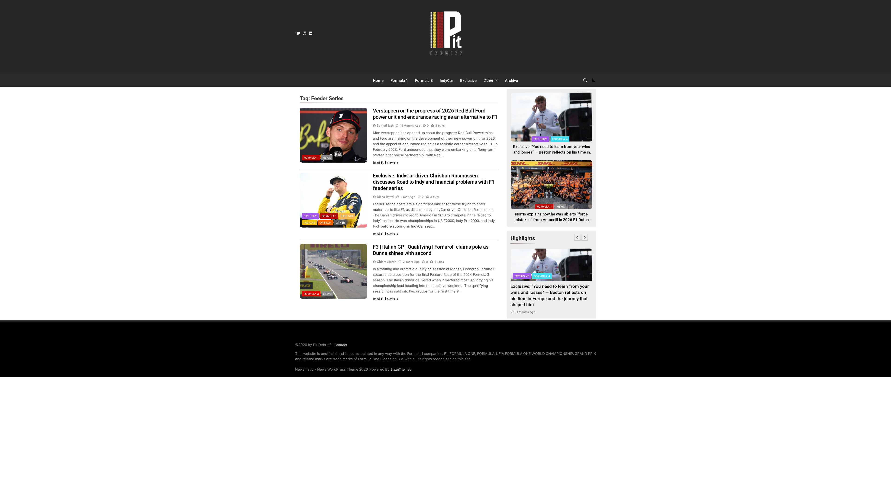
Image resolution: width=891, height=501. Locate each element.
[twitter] (298, 33)
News (327, 158)
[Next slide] (584, 237)
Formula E (424, 80)
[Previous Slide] (577, 237)
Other (488, 80)
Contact (340, 345)
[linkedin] (311, 33)
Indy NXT (347, 216)
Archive (511, 80)
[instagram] (305, 33)
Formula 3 (311, 294)
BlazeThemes (401, 369)
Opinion (325, 223)
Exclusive (468, 80)
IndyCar (446, 80)
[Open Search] (585, 80)
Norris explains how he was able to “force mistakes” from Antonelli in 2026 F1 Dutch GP (551, 220)
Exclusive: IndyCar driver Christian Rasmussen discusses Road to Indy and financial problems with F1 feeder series (434, 182)
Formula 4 (560, 139)
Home (378, 80)
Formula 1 (399, 80)
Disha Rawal (385, 196)
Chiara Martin (387, 261)
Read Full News (384, 162)
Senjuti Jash (385, 125)
